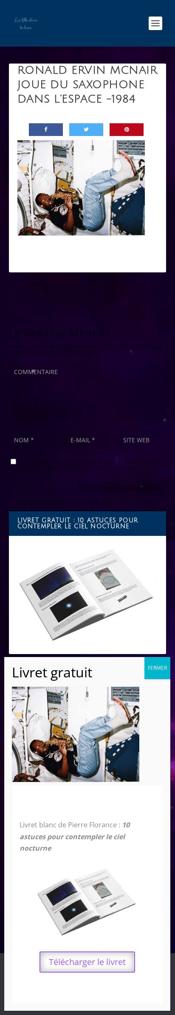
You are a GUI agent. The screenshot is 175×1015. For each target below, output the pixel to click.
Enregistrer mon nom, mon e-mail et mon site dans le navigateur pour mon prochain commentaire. (87, 465)
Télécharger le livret (87, 962)
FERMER (157, 667)
